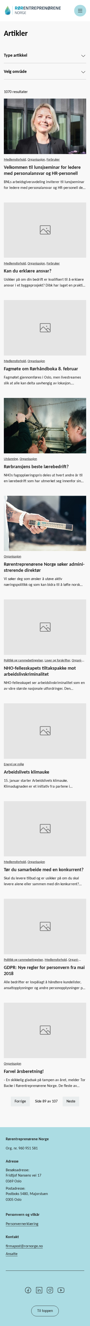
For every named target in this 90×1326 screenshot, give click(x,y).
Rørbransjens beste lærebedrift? (36, 467)
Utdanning (11, 459)
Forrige (20, 1101)
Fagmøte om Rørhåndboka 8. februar (41, 369)
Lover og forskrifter (57, 660)
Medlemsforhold (15, 160)
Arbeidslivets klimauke (26, 772)
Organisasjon (36, 160)
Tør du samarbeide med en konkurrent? (44, 870)
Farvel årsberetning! (24, 1071)
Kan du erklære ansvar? (27, 271)
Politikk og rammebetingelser (23, 660)
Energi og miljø (14, 764)
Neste (70, 1101)
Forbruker (53, 160)
